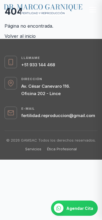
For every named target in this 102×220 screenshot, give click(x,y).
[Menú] (93, 10)
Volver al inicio (20, 36)
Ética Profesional (62, 149)
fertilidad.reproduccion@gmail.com (58, 115)
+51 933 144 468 (38, 64)
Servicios (33, 149)
